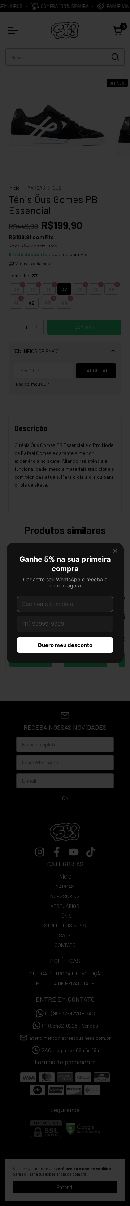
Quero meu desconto (65, 645)
